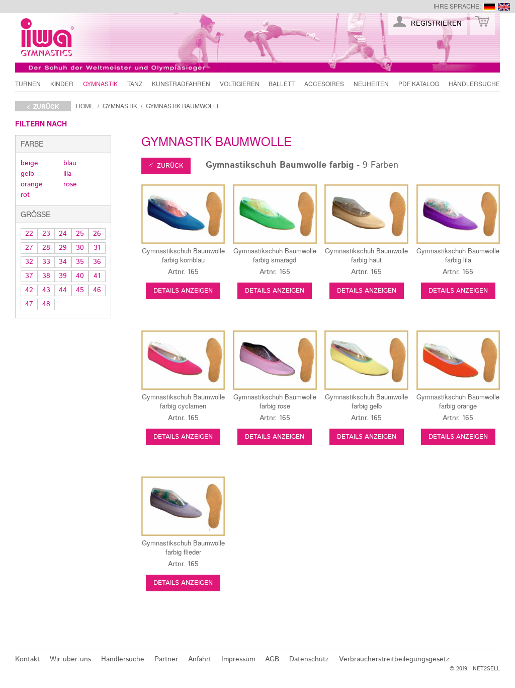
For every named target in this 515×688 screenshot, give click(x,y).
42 (29, 290)
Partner (166, 659)
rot (25, 195)
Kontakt (27, 659)
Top (488, 636)
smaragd (274, 255)
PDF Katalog (418, 83)
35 (80, 262)
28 (46, 248)
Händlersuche (474, 83)
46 (97, 290)
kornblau (183, 255)
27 (29, 248)
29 (63, 248)
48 (46, 304)
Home (85, 105)
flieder (183, 547)
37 (29, 276)
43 (46, 290)
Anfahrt (199, 659)
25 (80, 234)
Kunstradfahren (181, 83)
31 (97, 248)
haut (366, 255)
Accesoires (324, 83)
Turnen (28, 83)
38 (46, 276)
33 (46, 262)
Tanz (134, 83)
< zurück (43, 106)
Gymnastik (100, 83)
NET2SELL (486, 669)
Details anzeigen (183, 291)
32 (29, 262)
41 (97, 276)
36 (97, 262)
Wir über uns (70, 659)
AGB (272, 659)
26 (97, 234)
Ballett (282, 83)
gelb (27, 174)
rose (70, 184)
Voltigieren (240, 83)
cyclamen (183, 401)
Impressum (238, 659)
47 (29, 304)
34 (63, 262)
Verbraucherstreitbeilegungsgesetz (394, 659)
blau (69, 163)
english (504, 7)
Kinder (61, 83)
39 (63, 276)
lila (67, 174)
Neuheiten (371, 83)
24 (63, 234)
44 (63, 290)
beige (29, 163)
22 (29, 234)
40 (80, 276)
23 (46, 234)
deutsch (489, 7)
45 (80, 290)
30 (80, 248)
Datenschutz (309, 659)
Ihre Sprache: (457, 6)
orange (32, 184)
